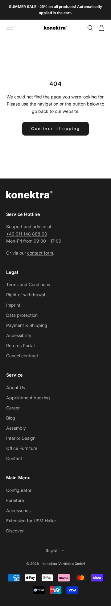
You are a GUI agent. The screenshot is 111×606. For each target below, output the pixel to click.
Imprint (13, 305)
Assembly (16, 428)
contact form (40, 252)
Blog (10, 417)
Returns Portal (20, 345)
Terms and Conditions (28, 284)
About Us (15, 387)
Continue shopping (55, 128)
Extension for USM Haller (31, 520)
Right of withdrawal (25, 294)
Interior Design (20, 438)
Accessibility (18, 335)
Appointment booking (28, 397)
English (52, 550)
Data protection (22, 315)
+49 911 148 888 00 (26, 233)
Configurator (18, 490)
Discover (15, 530)
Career (13, 407)
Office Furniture (21, 448)
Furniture (15, 500)
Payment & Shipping (26, 325)
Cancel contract (22, 355)
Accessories (18, 510)
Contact (14, 458)
